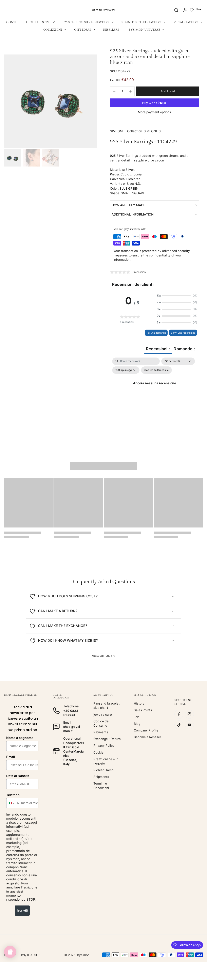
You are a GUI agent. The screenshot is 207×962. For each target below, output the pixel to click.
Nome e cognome (19, 738)
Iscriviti (22, 910)
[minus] (114, 91)
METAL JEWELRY (185, 22)
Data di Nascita (17, 776)
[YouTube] (189, 724)
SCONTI (10, 22)
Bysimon (83, 955)
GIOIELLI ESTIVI (38, 22)
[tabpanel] (154, 392)
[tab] (184, 349)
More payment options (154, 112)
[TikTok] (178, 724)
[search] (176, 10)
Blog (137, 723)
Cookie (98, 752)
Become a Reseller (147, 737)
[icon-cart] (198, 9)
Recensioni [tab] (158, 348)
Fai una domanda (156, 332)
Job (136, 717)
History (139, 703)
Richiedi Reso (103, 770)
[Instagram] (189, 714)
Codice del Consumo (101, 723)
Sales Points (143, 710)
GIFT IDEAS (82, 29)
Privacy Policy (104, 745)
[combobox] (10, 803)
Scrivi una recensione (183, 332)
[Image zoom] (50, 101)
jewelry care (102, 714)
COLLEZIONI (52, 29)
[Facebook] (178, 714)
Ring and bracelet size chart (106, 705)
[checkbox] (156, 370)
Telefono (13, 795)
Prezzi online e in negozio (105, 761)
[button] (167, 91)
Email (10, 757)
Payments (100, 732)
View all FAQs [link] (102, 656)
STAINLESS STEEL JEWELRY (141, 22)
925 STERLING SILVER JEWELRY (86, 22)
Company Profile (146, 730)
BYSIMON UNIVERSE (144, 29)
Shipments (101, 777)
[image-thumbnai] (12, 158)
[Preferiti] (192, 9)
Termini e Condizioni (101, 786)
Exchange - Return (107, 739)
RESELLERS (111, 29)
